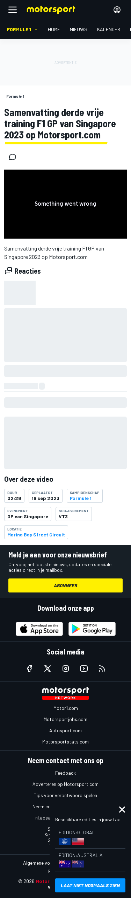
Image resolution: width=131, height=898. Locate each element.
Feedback (65, 773)
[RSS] (102, 668)
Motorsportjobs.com (65, 719)
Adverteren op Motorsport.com (65, 784)
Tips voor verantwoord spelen (65, 795)
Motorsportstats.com (65, 742)
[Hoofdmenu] (12, 9)
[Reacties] (14, 157)
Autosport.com (65, 730)
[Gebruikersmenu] (117, 10)
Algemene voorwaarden (48, 863)
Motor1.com (65, 708)
